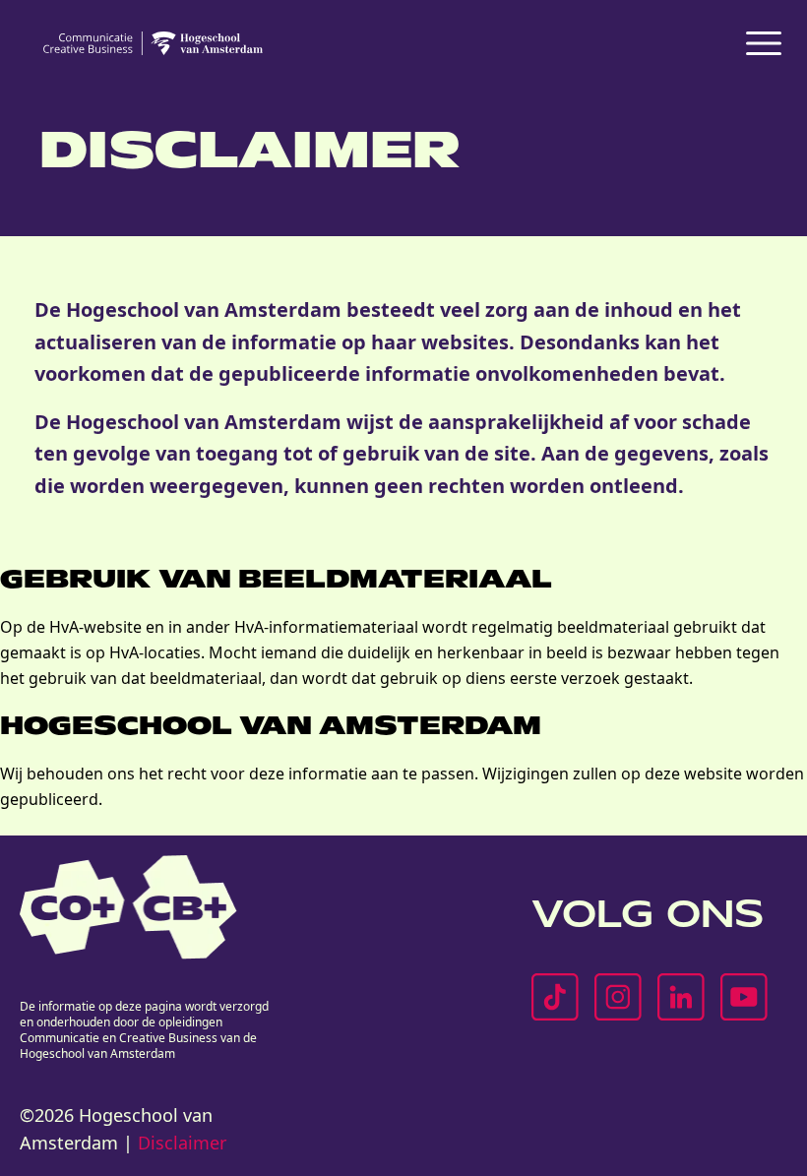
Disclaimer (182, 1142)
